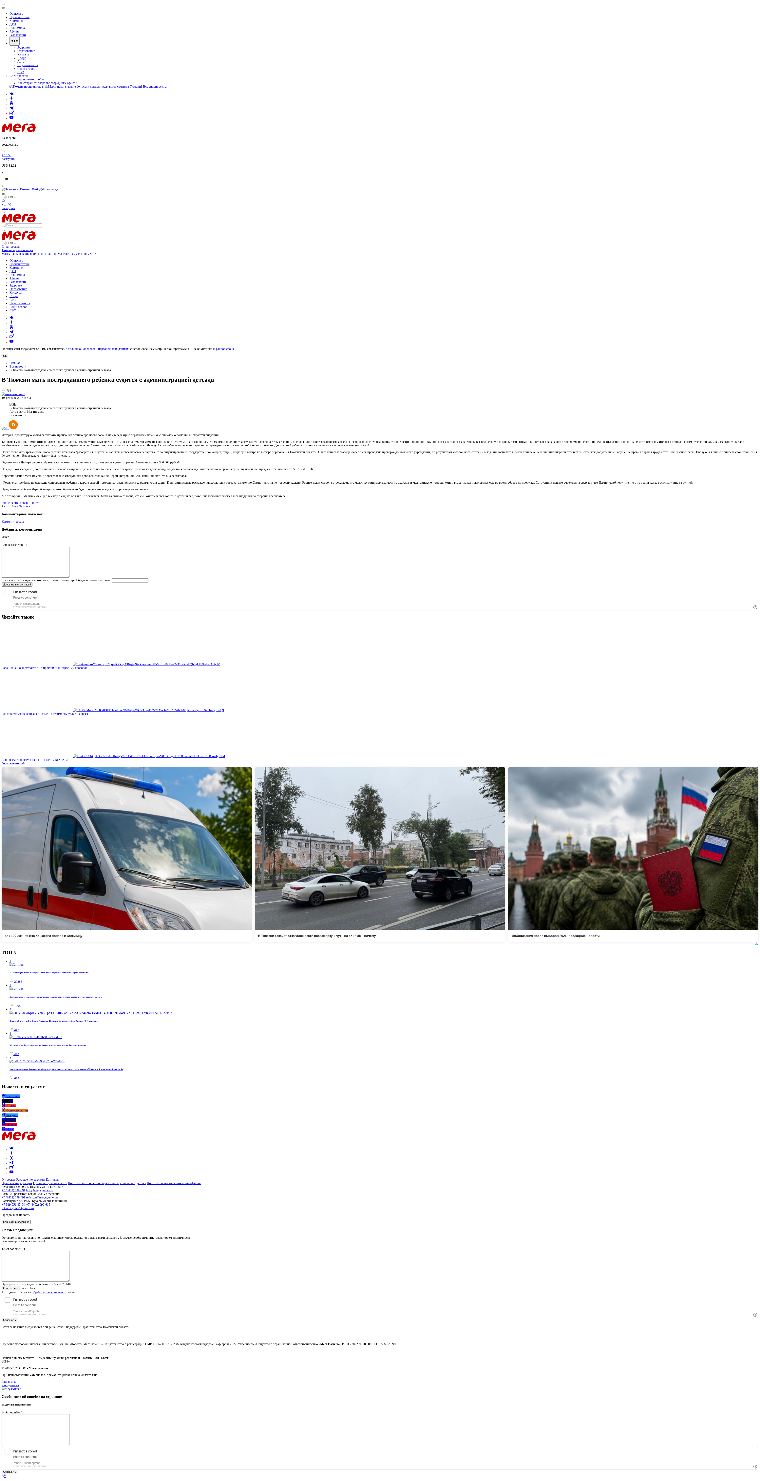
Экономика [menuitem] (17, 28)
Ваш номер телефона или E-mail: (24, 1241)
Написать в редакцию (16, 1221)
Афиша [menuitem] (14, 31)
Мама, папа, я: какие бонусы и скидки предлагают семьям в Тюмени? (49, 253)
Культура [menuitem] (23, 54)
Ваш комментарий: (14, 544)
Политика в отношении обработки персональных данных (107, 1183)
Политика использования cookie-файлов (174, 1183)
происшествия (11, 502)
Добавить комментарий (17, 584)
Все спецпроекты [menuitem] (155, 86)
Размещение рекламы (30, 1179)
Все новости (18, 366)
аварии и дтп (30, 502)
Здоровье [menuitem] (23, 47)
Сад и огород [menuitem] (26, 68)
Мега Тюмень (21, 506)
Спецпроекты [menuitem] (19, 75)
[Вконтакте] (11, 94)
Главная (15, 363)
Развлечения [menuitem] (18, 35)
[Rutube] (12, 113)
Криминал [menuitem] (17, 20)
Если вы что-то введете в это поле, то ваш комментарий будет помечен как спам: (56, 580)
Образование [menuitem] (26, 51)
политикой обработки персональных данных (98, 348)
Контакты (52, 1179)
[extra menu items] (15, 41)
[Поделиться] (4, 1477)
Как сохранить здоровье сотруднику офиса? (47, 83)
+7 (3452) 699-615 (38, 1204)
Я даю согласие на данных (41, 1292)
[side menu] (3, 8)
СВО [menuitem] (20, 72)
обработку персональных (49, 1292)
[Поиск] (3, 194)
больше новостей (13, 763)
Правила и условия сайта (50, 1183)
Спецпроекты (11, 246)
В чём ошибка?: (12, 1412)
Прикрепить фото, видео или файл (36, 1284)
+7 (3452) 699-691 (13, 1190)
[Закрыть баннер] (3, 4)
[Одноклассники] (11, 104)
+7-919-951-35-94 (13, 1204)
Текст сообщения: (14, 1249)
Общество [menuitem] (16, 13)
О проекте (9, 1179)
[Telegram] (11, 108)
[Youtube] (11, 118)
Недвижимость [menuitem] (27, 65)
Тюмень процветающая (17, 250)
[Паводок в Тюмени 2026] (20, 189)
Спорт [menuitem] (21, 58)
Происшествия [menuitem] (19, 17)
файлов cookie (225, 348)
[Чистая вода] (48, 189)
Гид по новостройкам (32, 79)
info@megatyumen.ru (39, 1190)
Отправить (9, 1320)
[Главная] (47, 131)
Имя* (5, 537)
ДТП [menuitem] (13, 24)
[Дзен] (11, 99)
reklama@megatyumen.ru (18, 1208)
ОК (5, 355)
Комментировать (13, 521)
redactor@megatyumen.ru (42, 1197)
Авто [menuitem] (20, 61)
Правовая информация (17, 1183)
